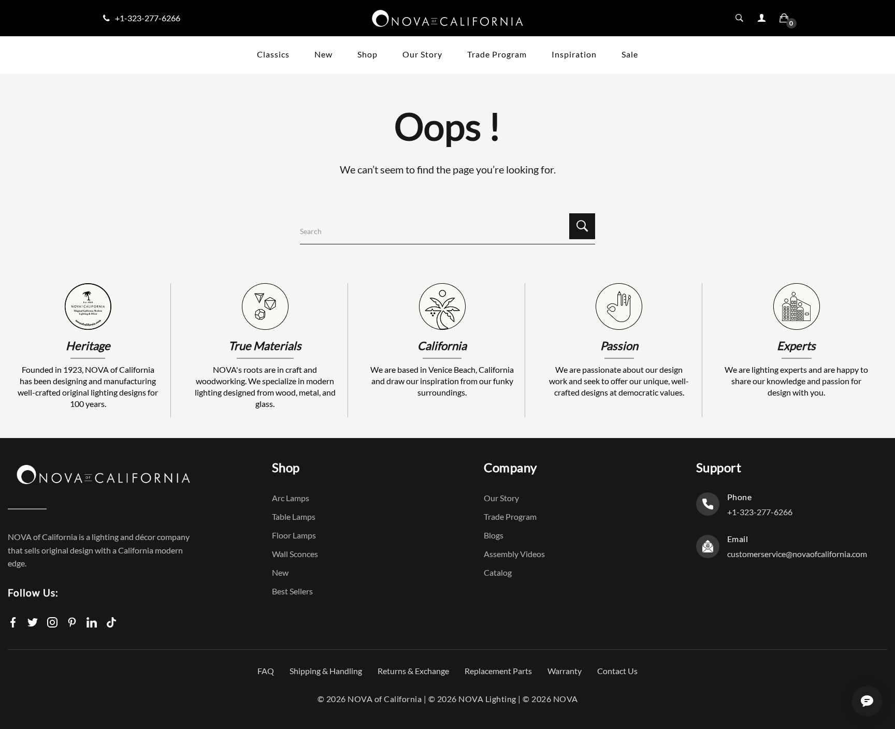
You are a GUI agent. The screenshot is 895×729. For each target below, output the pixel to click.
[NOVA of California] (447, 17)
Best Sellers (292, 591)
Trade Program (510, 516)
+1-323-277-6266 (147, 18)
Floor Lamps (294, 535)
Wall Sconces (295, 554)
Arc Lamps (290, 498)
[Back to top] (874, 657)
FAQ (265, 671)
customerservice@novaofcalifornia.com (797, 554)
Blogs (493, 535)
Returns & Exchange (413, 671)
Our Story (501, 498)
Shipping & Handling (326, 671)
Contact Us (617, 671)
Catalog (498, 572)
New (280, 572)
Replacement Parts (498, 671)
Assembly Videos (514, 554)
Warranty (564, 671)
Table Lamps (293, 516)
